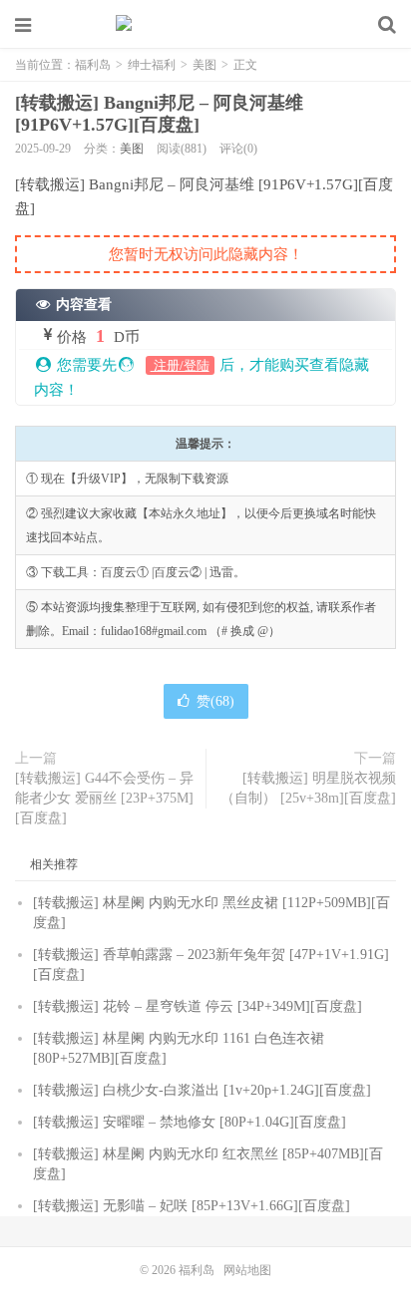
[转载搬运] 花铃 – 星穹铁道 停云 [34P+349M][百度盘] (197, 1006)
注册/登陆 (180, 365)
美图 (204, 65)
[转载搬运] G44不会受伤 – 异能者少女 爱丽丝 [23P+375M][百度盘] (104, 798)
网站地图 (247, 1270)
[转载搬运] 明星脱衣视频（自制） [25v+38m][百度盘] (308, 788)
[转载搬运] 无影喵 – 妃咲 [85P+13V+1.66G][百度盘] (191, 1205)
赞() (215, 701)
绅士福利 (152, 65)
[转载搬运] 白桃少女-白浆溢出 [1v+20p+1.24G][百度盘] (202, 1090)
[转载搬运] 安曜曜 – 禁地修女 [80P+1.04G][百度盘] (189, 1122)
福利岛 (205, 25)
